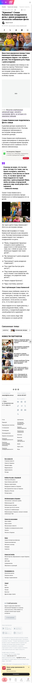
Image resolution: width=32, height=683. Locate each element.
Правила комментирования (22, 428)
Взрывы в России (9, 491)
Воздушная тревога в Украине (13, 486)
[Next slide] (27, 210)
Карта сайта (20, 446)
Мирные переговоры (10, 484)
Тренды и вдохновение (11, 577)
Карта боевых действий (11, 482)
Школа (6, 559)
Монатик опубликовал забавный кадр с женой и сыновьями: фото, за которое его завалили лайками (14, 113)
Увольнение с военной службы (13, 500)
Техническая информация (20, 431)
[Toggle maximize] (28, 204)
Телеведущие (5, 430)
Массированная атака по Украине (14, 488)
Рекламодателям (6, 433)
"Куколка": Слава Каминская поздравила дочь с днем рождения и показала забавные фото (24, 7)
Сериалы (7, 549)
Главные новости (9, 461)
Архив (18, 443)
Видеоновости (8, 467)
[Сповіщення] (30, 2)
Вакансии (19, 437)
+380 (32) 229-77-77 (11, 655)
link (18, 401)
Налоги (7, 530)
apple (18, 628)
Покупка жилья (9, 575)
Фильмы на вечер (9, 544)
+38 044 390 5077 (21, 395)
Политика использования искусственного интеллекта (6, 444)
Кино (6, 538)
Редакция (4, 422)
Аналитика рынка (9, 573)
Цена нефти (8, 521)
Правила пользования (7, 435)
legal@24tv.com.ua (21, 657)
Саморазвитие (8, 563)
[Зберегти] (27, 30)
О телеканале (5, 427)
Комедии (7, 546)
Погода (7, 472)
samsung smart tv (18, 632)
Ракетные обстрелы (10, 479)
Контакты (19, 434)
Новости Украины (9, 463)
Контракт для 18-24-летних (12, 507)
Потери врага (8, 493)
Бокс (6, 585)
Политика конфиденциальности (7, 439)
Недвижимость (9, 571)
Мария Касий (9, 22)
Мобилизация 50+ (9, 503)
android (7, 628)
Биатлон (7, 592)
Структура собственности (21, 441)
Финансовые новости (10, 525)
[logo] (11, 2)
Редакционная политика (8, 425)
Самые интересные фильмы (12, 540)
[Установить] (16, 671)
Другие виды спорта (10, 594)
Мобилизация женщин (11, 505)
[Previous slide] (5, 210)
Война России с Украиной (13, 477)
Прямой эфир (8, 465)
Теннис (7, 589)
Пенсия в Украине (9, 532)
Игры (18, 449)
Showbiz (4, 7)
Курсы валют (8, 523)
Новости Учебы (9, 554)
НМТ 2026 (7, 561)
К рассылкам (10, 617)
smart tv (7, 632)
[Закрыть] (28, 667)
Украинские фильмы (10, 542)
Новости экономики (11, 519)
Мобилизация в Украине (12, 498)
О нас (3, 419)
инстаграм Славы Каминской (18, 26)
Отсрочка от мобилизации (12, 509)
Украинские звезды (13, 7)
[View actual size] (24, 204)
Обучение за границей (11, 565)
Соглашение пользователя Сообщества (20, 423)
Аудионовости (8, 470)
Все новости (9, 459)
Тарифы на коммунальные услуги (14, 528)
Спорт (6, 583)
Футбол (7, 587)
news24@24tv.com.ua (7, 395)
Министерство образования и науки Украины (17, 556)
